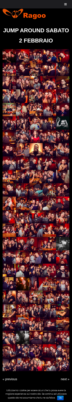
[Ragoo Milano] (27, 14)
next (64, 379)
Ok (60, 398)
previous (11, 379)
